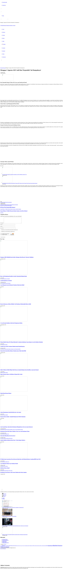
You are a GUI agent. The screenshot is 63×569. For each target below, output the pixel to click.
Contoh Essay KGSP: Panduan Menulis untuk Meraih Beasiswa (12, 346)
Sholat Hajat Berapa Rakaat (5, 393)
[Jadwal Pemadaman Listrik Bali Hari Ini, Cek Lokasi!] (13, 410)
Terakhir (3, 498)
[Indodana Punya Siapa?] (4, 466)
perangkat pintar (43, 545)
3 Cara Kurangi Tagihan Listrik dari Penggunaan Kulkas (11, 322)
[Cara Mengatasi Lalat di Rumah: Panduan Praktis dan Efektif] (5, 283)
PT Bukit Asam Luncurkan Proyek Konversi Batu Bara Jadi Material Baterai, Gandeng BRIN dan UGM (20, 459)
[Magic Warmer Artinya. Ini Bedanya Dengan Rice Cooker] (4, 372)
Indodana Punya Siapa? (5, 467)
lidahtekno (30, 545)
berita (1, 202)
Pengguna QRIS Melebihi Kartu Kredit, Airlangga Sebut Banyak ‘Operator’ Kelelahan (16, 257)
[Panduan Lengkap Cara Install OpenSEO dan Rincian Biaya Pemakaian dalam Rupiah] (7, 533)
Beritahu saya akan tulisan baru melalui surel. (8, 231)
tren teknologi (6, 546)
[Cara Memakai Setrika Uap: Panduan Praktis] (4, 461)
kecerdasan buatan (27, 545)
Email (1, 226)
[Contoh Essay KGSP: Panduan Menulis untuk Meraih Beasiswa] (3, 344)
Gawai (3, 29)
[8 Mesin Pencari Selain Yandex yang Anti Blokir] (7, 515)
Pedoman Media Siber (5, 542)
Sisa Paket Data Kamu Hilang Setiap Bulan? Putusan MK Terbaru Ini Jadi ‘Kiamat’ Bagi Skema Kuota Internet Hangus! (19, 183)
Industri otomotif (21, 545)
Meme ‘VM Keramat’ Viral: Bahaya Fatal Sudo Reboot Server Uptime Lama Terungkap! (15, 525)
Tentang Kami (4, 541)
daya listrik (9, 545)
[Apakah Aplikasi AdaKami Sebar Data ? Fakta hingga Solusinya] (6, 438)
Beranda (1, 67)
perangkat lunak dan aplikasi (37, 545)
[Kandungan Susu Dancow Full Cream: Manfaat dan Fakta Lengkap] (6, 470)
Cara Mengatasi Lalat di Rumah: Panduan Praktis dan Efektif (12, 284)
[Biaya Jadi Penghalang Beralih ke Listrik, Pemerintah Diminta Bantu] (13, 274)
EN (4, 544)
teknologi (10, 202)
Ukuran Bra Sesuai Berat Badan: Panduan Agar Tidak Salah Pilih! (13, 350)
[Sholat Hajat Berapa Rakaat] (13, 391)
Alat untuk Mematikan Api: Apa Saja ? (7, 435)
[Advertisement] (31, 64)
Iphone (23, 545)
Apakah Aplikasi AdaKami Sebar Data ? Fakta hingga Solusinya (12, 440)
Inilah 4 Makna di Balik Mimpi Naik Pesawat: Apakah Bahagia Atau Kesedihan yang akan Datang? (19, 369)
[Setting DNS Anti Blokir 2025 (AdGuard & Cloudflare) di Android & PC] (7, 506)
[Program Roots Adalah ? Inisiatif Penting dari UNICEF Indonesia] (4, 414)
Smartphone (50, 545)
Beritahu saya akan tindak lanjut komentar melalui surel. (9, 229)
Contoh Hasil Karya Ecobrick (6, 280)
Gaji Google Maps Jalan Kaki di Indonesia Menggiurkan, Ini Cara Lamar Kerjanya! (16, 426)
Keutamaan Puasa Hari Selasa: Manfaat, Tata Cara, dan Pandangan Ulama (14, 431)
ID (5, 544)
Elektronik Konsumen (14, 545)
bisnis (6, 545)
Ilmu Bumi (5, 202)
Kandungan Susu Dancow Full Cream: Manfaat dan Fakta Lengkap (13, 472)
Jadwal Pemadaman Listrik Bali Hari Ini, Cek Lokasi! (10, 412)
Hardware (3, 32)
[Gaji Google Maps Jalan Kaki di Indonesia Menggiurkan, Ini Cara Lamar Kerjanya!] (6, 425)
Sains (8, 202)
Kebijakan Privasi (4, 539)
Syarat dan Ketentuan (5, 540)
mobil (33, 545)
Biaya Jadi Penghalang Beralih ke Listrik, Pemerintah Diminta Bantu (13, 276)
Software (3, 35)
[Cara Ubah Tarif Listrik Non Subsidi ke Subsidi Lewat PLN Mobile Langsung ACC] (7, 173)
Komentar (1, 212)
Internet (3, 38)
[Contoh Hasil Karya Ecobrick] (5, 278)
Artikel (3, 41)
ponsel (46, 545)
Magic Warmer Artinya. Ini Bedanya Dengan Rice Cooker (11, 374)
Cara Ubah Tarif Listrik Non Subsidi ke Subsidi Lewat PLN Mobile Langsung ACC (14, 174)
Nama (1, 224)
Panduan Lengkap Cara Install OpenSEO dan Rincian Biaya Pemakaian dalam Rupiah (14, 534)
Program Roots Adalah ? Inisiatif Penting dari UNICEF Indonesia (12, 416)
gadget (18, 545)
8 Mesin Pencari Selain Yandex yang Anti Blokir (9, 516)
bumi (3, 202)
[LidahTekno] (6, 19)
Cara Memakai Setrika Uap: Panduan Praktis (9, 463)
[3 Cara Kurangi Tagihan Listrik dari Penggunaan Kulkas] (13, 321)
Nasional (4, 67)
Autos (1, 545)
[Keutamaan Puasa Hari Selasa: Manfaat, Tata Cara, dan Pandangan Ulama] (11, 429)
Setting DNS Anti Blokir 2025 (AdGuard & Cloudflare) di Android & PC (13, 507)
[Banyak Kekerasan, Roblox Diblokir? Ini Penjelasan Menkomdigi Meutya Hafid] (13, 302)
